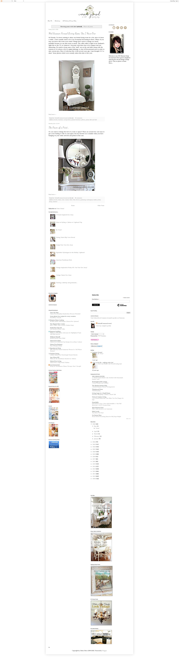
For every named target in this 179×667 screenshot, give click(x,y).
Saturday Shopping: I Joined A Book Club (104, 394)
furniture (60, 119)
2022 (94, 447)
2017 (94, 459)
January (96, 439)
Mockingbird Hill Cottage (99, 382)
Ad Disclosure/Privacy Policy (69, 21)
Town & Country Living (99, 397)
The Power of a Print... (59, 127)
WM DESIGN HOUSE (98, 376)
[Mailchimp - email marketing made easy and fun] (122, 306)
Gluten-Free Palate (55, 340)
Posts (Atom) (60, 208)
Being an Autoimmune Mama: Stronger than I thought (65, 366)
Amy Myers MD (54, 357)
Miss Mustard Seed (97, 407)
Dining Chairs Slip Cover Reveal (65, 237)
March (96, 434)
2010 (94, 476)
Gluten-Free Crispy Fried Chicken (59, 362)
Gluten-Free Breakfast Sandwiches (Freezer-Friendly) (65, 314)
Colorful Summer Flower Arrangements (103, 387)
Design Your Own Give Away (64, 245)
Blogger (104, 650)
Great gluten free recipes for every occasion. (63, 316)
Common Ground (97, 352)
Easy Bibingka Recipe (56, 345)
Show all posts (88, 26)
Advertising (57, 21)
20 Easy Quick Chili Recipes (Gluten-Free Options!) (64, 321)
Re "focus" (59, 230)
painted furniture (76, 119)
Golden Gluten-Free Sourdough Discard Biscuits (63, 355)
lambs (95, 199)
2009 (94, 478)
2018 (94, 456)
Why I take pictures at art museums (102, 409)
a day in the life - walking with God (102, 362)
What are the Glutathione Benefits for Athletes (63, 358)
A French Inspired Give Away (64, 215)
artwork (55, 119)
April (95, 431)
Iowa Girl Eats (54, 312)
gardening (83, 199)
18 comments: (79, 118)
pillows (83, 119)
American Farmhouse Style (64, 260)
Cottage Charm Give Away (63, 275)
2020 (94, 451)
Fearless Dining (54, 353)
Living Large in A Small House (101, 393)
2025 (94, 424)
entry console (65, 199)
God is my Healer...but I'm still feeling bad (110, 364)
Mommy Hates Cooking (57, 320)
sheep (50, 201)
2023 (94, 444)
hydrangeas (90, 199)
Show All (128, 418)
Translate (103, 336)
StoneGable (95, 402)
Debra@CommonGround (104, 323)
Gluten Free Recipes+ (56, 344)
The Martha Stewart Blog (99, 385)
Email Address (95, 299)
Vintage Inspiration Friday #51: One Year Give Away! (71, 267)
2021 (94, 449)
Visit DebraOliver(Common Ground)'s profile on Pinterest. (108, 318)
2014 (94, 466)
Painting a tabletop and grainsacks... (66, 282)
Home (73, 205)
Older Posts (101, 205)
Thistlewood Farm (97, 389)
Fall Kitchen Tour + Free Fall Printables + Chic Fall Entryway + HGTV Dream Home (106, 404)
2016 (94, 461)
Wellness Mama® (55, 337)
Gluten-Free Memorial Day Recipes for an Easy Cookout (66, 342)
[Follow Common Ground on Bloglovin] (95, 340)
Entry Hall (72, 199)
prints (87, 119)
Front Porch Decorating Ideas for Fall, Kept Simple (106, 416)
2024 (94, 442)
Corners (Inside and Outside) (100, 383)
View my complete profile (103, 326)
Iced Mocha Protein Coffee (57, 329)
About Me (50, 21)
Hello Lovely (95, 411)
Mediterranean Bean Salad (57, 338)
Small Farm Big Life (56, 327)
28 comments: (79, 198)
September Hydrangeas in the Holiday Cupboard (70, 252)
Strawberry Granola (55, 317)
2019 (94, 454)
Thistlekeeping (96, 390)
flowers (78, 199)
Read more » (52, 114)
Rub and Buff (93, 119)
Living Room (67, 119)
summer (55, 201)
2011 (94, 474)
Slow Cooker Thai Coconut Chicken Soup (62, 325)
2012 (94, 471)
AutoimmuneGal (55, 365)
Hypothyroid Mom (55, 348)
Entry (59, 199)
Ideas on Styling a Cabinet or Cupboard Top (69, 222)
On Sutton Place (96, 415)
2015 (94, 464)
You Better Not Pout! (97, 413)
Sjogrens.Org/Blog (55, 331)
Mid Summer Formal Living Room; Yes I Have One (72, 33)
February (97, 436)
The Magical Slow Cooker (57, 324)
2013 (94, 469)
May (95, 426)
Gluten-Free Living (55, 361)
